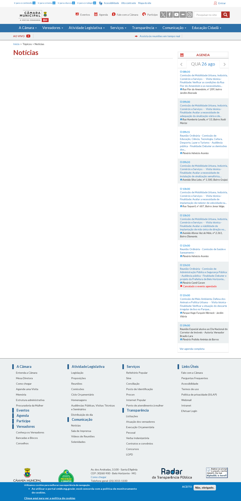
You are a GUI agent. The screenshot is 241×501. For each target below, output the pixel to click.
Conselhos (22, 443)
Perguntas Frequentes (194, 378)
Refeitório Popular (137, 372)
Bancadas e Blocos (27, 437)
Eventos (85, 14)
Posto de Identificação (139, 389)
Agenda (103, 14)
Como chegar (24, 383)
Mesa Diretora (24, 378)
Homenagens (79, 400)
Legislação (77, 372)
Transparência (143, 28)
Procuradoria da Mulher (29, 405)
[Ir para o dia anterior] (181, 64)
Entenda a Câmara (26, 372)
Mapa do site (144, 3)
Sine (128, 378)
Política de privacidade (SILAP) (199, 394)
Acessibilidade (111, 3)
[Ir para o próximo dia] (224, 64)
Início (16, 44)
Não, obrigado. (204, 487)
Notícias (76, 425)
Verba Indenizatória (137, 438)
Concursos (132, 449)
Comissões (77, 389)
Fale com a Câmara (127, 14)
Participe (152, 14)
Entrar (222, 3)
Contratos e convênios (139, 443)
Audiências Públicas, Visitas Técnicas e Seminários (93, 407)
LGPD (129, 454)
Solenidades (78, 441)
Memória (21, 394)
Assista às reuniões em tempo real (153, 36)
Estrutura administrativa (30, 400)
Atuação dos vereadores (140, 421)
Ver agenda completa (192, 348)
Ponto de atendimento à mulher (144, 405)
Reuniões (76, 383)
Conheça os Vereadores (30, 432)
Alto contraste (128, 3)
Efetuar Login (189, 410)
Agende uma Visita (27, 389)
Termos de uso (190, 389)
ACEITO (187, 486)
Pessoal (130, 432)
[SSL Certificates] (217, 472)
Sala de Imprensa (81, 430)
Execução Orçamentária (140, 427)
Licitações (132, 416)
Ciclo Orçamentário (82, 394)
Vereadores (51, 28)
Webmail (186, 400)
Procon (130, 394)
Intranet (186, 405)
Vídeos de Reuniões (83, 436)
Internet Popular (136, 400)
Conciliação (133, 383)
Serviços (117, 28)
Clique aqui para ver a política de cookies (49, 498)
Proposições (78, 378)
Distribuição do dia (82, 414)
